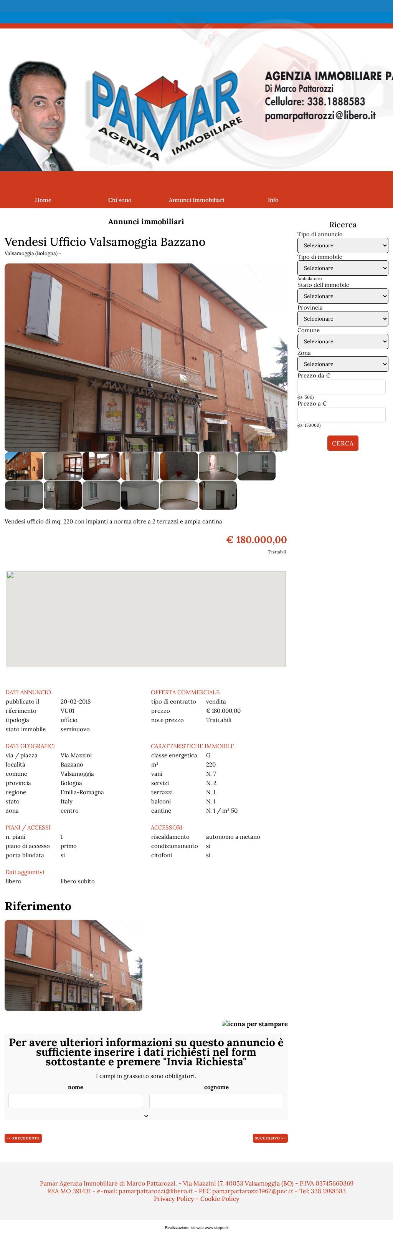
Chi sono (120, 200)
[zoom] (146, 357)
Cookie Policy (219, 1198)
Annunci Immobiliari (196, 200)
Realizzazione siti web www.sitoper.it (196, 1227)
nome (75, 1087)
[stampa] (255, 1023)
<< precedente (23, 1138)
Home (43, 200)
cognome (216, 1087)
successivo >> (270, 1138)
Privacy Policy (174, 1198)
